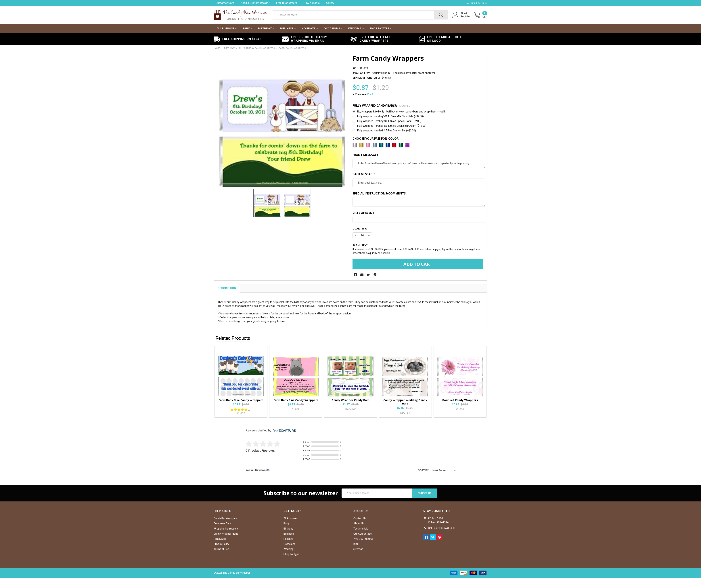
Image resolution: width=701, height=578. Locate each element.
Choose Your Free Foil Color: (376, 139)
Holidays (308, 28)
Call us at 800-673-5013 (441, 528)
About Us (358, 523)
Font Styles (220, 538)
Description (227, 288)
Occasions (332, 28)
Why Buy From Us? (364, 538)
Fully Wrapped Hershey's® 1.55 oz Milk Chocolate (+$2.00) (390, 116)
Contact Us (359, 518)
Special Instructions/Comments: (379, 193)
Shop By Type (379, 28)
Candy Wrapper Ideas (226, 533)
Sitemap (358, 549)
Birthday (265, 28)
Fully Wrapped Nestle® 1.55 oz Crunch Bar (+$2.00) (386, 130)
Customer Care (225, 3)
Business (286, 28)
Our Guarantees (362, 533)
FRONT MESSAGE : (365, 155)
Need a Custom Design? (255, 3)
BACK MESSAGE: (364, 174)
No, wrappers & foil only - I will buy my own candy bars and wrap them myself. (401, 111)
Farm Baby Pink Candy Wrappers (295, 400)
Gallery (330, 3)
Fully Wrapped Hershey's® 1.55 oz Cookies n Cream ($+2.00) (391, 125)
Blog (356, 543)
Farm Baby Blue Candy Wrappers (241, 400)
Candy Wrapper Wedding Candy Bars (405, 401)
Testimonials (360, 528)
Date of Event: (364, 213)
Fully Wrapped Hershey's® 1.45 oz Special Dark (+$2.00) (389, 121)
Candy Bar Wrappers (225, 518)
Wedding (354, 28)
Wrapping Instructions (226, 528)
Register (465, 16)
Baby (246, 28)
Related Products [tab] (233, 338)
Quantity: (360, 228)
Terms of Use (221, 549)
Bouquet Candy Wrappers (460, 400)
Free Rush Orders (286, 3)
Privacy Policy (221, 543)
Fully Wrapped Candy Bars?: (381, 106)
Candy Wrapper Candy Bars (350, 400)
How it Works (312, 3)
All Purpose (225, 28)
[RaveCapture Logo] (283, 430)
